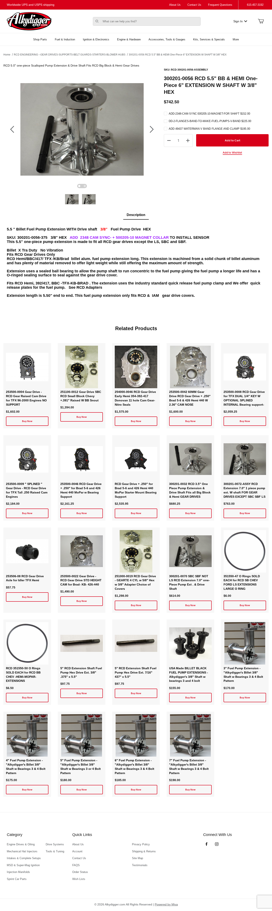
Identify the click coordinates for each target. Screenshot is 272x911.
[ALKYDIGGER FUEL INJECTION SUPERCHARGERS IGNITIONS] (29, 21)
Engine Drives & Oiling (21, 844)
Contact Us (194, 4)
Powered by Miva (166, 904)
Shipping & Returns (144, 851)
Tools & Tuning (55, 851)
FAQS (76, 865)
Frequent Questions (220, 4)
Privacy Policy (141, 844)
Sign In (238, 21)
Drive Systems (55, 844)
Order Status (80, 872)
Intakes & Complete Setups (24, 858)
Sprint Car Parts (17, 879)
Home (6, 54)
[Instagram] (216, 844)
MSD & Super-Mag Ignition (23, 865)
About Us (175, 4)
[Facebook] (206, 844)
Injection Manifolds (18, 872)
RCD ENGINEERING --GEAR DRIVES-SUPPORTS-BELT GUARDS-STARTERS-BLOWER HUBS (69, 54)
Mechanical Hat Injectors (22, 851)
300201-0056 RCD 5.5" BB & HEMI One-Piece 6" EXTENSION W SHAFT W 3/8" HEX (178, 54)
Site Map (137, 858)
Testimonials (139, 865)
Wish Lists (78, 879)
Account (77, 851)
